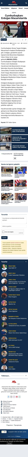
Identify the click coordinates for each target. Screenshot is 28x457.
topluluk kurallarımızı (15, 242)
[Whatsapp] (19, 397)
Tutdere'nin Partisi (14, 361)
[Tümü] (26, 261)
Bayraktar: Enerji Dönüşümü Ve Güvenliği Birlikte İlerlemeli (7, 189)
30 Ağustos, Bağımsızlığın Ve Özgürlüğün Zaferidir (17, 289)
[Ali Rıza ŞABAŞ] (4, 324)
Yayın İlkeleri (5, 420)
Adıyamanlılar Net (6, 43)
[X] (11, 397)
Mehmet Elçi (12, 351)
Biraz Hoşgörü (13, 297)
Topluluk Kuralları (18, 419)
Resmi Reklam (5, 8)
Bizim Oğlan (12, 369)
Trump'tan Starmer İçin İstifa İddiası (20, 201)
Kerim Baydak (13, 338)
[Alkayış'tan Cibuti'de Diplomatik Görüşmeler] (7, 170)
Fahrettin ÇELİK (13, 360)
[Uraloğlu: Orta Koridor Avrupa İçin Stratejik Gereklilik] (21, 170)
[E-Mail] (15, 158)
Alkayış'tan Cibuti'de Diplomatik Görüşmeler (6, 175)
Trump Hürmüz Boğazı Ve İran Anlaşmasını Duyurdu (21, 189)
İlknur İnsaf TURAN (14, 295)
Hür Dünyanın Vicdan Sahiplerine (18, 318)
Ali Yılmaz (11, 345)
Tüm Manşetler (7, 409)
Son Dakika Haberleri (8, 411)
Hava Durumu (6, 403)
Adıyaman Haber (6, 417)
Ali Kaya (11, 367)
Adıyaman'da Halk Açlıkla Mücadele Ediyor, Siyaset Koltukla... (16, 354)
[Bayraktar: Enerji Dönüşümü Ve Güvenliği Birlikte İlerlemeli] (7, 183)
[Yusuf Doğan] (4, 332)
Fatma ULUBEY (13, 287)
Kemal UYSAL (12, 279)
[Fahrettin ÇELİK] (4, 360)
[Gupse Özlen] (4, 303)
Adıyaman (14, 8)
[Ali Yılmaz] (4, 346)
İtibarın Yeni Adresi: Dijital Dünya (18, 333)
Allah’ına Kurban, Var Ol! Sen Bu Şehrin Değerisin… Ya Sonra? (17, 282)
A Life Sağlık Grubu (18, 417)
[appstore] (9, 425)
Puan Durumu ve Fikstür (9, 408)
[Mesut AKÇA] (4, 274)
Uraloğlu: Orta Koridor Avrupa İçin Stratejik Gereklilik (20, 176)
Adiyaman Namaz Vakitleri (9, 404)
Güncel (20, 8)
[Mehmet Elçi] (4, 353)
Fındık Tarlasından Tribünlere (17, 275)
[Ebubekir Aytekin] (4, 317)
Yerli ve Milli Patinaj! (14, 347)
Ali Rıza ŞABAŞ (13, 323)
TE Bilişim (17, 436)
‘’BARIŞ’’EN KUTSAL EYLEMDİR (17, 325)
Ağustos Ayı (12, 304)
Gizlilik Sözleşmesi (16, 420)
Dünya (14, 12)
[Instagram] (14, 397)
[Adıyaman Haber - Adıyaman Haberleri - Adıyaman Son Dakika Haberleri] (14, 3)
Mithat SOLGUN (13, 309)
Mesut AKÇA (12, 273)
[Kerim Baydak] (4, 339)
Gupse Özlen (12, 302)
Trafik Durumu (6, 406)
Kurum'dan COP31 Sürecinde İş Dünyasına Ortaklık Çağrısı (6, 202)
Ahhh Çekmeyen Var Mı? (15, 340)
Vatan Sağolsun (13, 311)
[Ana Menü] (1, 3)
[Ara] (26, 3)
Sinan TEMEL (12, 266)
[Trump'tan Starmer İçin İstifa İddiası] (21, 196)
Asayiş (26, 8)
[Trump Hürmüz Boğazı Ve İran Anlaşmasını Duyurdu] (21, 183)
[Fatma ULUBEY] (4, 288)
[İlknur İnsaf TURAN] (4, 295)
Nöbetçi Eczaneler (7, 401)
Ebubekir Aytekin (14, 316)
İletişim (4, 419)
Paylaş (4, 39)
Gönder (4, 237)
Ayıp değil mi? (12, 268)
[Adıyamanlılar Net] (6, 153)
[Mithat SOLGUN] (4, 310)
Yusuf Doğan (12, 331)
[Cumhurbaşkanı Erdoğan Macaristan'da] (14, 29)
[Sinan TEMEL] (4, 267)
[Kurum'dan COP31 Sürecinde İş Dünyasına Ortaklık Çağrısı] (7, 196)
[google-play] (17, 425)
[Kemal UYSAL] (4, 281)
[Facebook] (8, 397)
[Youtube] (17, 397)
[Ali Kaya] (4, 368)
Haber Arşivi (6, 413)
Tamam (9, 443)
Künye (10, 419)
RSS (5, 431)
